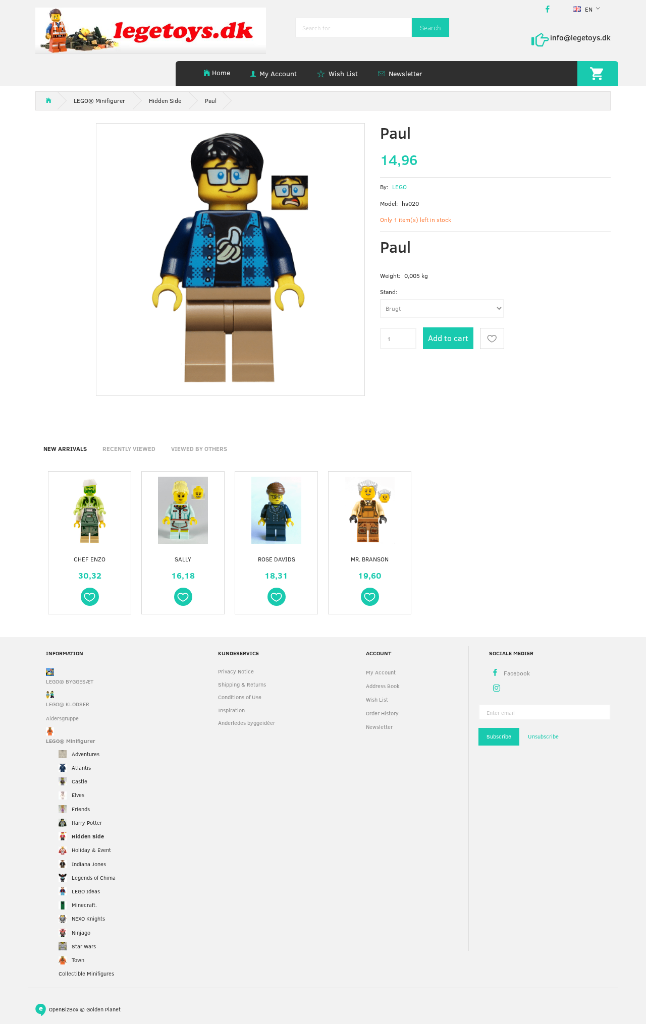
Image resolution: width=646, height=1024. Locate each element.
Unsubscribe (543, 736)
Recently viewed (128, 448)
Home (221, 72)
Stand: (388, 292)
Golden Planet (103, 1009)
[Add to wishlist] (492, 338)
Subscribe (499, 736)
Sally (183, 559)
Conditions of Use (239, 697)
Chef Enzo (89, 559)
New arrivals (65, 448)
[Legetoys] (150, 29)
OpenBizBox (63, 1009)
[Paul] (230, 257)
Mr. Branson (370, 559)
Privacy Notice (236, 671)
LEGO (399, 187)
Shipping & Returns (242, 684)
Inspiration (231, 710)
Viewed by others (199, 448)
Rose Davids (276, 559)
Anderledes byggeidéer (246, 722)
